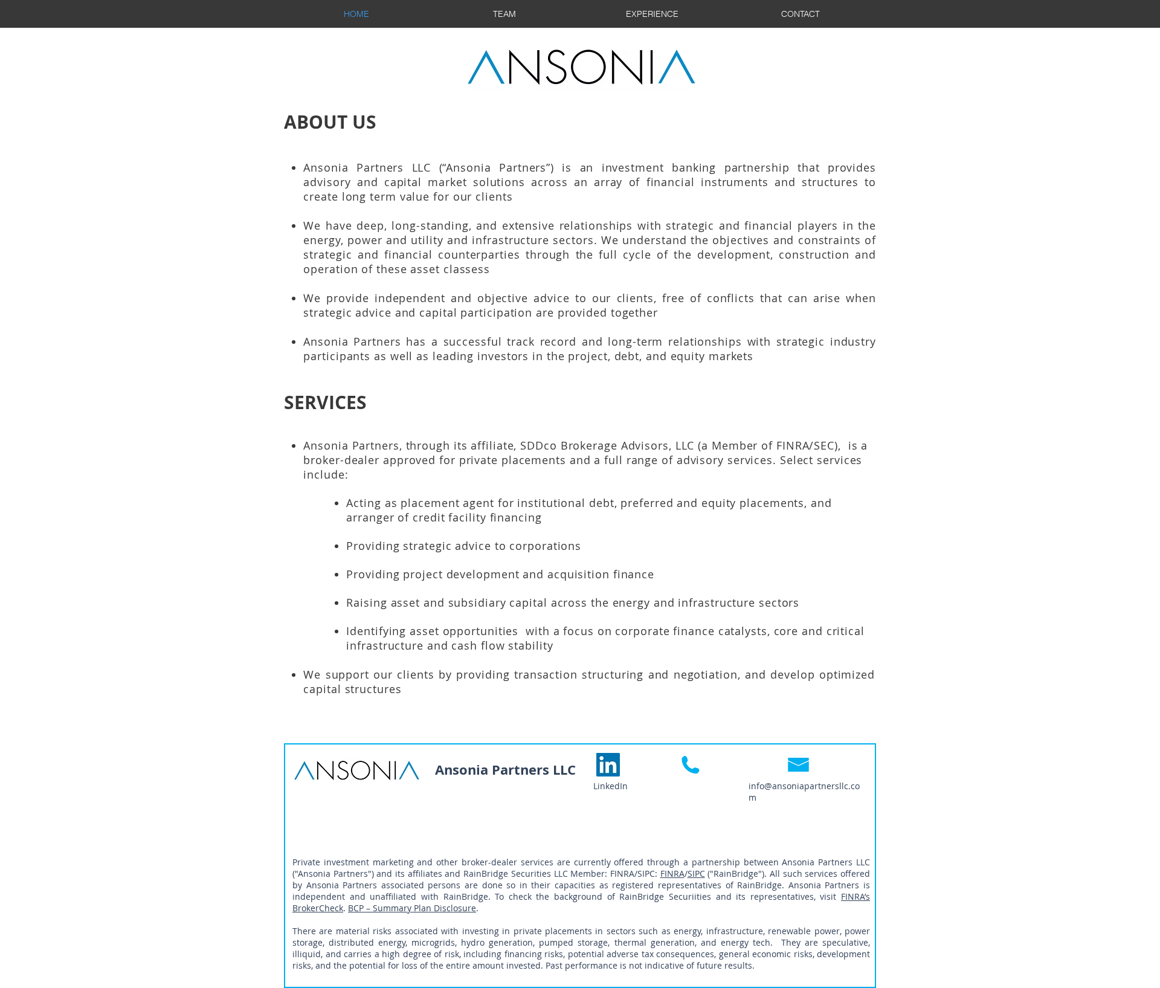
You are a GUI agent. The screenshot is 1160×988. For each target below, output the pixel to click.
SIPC (696, 873)
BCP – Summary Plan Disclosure (412, 908)
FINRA (672, 873)
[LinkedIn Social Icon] (608, 765)
